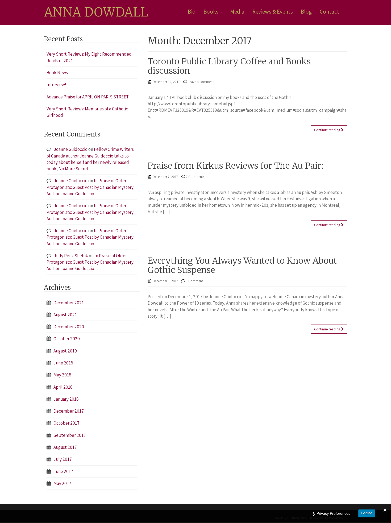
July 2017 (62, 459)
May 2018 (62, 375)
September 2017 (69, 435)
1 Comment (194, 281)
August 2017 (65, 447)
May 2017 (62, 483)
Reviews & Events (272, 11)
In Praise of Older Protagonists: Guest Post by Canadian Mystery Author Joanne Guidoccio (90, 187)
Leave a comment (201, 82)
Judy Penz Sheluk (71, 256)
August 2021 (65, 315)
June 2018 (63, 363)
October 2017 (66, 423)
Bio (192, 11)
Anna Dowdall (96, 12)
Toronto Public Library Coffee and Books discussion (229, 66)
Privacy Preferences (333, 513)
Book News (57, 73)
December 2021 (68, 303)
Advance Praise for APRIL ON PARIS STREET (88, 97)
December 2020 (68, 327)
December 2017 (68, 411)
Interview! (56, 85)
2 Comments (195, 177)
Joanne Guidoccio (71, 149)
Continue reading (327, 129)
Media (237, 11)
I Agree (366, 513)
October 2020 (66, 339)
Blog (306, 11)
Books (211, 11)
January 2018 (66, 399)
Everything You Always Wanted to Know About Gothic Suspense (242, 265)
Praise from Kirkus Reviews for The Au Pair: (235, 165)
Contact (329, 11)
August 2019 (65, 351)
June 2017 (63, 471)
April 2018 (63, 387)
